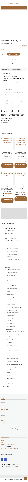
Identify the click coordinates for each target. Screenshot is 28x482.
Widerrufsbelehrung (5, 426)
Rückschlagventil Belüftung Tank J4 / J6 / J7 (7, 153)
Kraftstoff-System (10, 320)
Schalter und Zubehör (11, 285)
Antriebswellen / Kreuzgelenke (13, 245)
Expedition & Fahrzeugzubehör (9, 228)
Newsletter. (17, 466)
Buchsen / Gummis (11, 304)
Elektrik (19, 59)
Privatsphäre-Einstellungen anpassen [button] (10, 428)
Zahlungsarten (4, 409)
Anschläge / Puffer (11, 299)
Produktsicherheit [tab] (15, 69)
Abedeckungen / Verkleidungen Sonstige (15, 331)
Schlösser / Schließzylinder (12, 367)
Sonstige (23, 61)
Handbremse (9, 264)
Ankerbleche (9, 256)
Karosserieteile (4, 61)
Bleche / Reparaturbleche (12, 358)
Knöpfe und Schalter (11, 345)
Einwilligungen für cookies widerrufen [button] (10, 430)
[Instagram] (5, 459)
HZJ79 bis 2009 (5, 65)
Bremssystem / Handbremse (11, 254)
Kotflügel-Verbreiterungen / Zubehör (15, 364)
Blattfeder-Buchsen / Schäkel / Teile (14, 301)
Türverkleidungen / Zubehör (13, 351)
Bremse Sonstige (10, 262)
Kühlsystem (9, 323)
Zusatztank (11, 86)
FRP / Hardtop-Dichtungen (12, 272)
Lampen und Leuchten (11, 283)
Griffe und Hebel (10, 339)
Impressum (3, 422)
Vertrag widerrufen (5, 406)
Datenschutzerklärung (6, 424)
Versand (3, 402)
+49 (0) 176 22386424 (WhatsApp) (9, 448)
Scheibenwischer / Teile (12, 288)
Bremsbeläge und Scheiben (13, 259)
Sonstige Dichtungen (11, 275)
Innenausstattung (8, 329)
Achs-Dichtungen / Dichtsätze (13, 240)
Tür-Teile (8, 381)
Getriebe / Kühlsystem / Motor (11, 310)
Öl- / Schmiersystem (11, 326)
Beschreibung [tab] (5, 69)
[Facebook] (2, 459)
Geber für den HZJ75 (18, 84)
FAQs (2, 442)
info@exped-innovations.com (8, 444)
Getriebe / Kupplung (11, 318)
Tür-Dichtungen (10, 278)
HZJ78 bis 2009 (20, 63)
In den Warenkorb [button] (7, 164)
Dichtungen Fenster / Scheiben (13, 269)
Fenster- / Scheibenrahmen (12, 361)
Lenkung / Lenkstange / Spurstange (14, 307)
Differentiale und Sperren (12, 248)
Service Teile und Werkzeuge (11, 383)
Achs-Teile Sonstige (11, 243)
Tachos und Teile (10, 294)
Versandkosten (6, 49)
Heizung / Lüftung (10, 342)
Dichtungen (7, 267)
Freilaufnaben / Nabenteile (12, 251)
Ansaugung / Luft (10, 315)
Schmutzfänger (10, 369)
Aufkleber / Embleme (11, 355)
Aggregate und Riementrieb (12, 312)
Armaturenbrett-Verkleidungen (13, 334)
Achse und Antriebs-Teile (10, 238)
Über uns (3, 440)
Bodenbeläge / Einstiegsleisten (13, 337)
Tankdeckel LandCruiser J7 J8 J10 (21, 187)
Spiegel (8, 375)
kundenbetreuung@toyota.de (8, 126)
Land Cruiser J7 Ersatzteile (15, 61)
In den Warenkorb (12, 54)
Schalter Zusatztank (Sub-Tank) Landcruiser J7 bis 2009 (20, 153)
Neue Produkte (6, 386)
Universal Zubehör (9, 233)
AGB (2, 420)
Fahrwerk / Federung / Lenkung (11, 297)
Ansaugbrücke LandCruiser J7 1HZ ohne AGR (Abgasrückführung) (7, 188)
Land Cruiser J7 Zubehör (10, 230)
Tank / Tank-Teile (5, 63)
